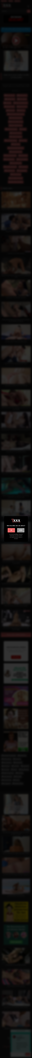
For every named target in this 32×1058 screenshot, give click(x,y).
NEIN (20, 530)
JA (11, 530)
